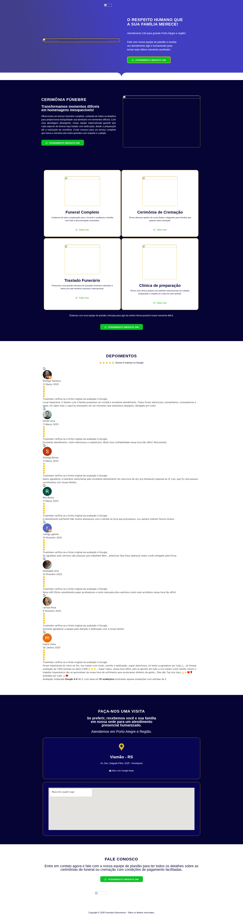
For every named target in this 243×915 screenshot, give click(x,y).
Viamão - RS (121, 757)
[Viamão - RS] (121, 747)
